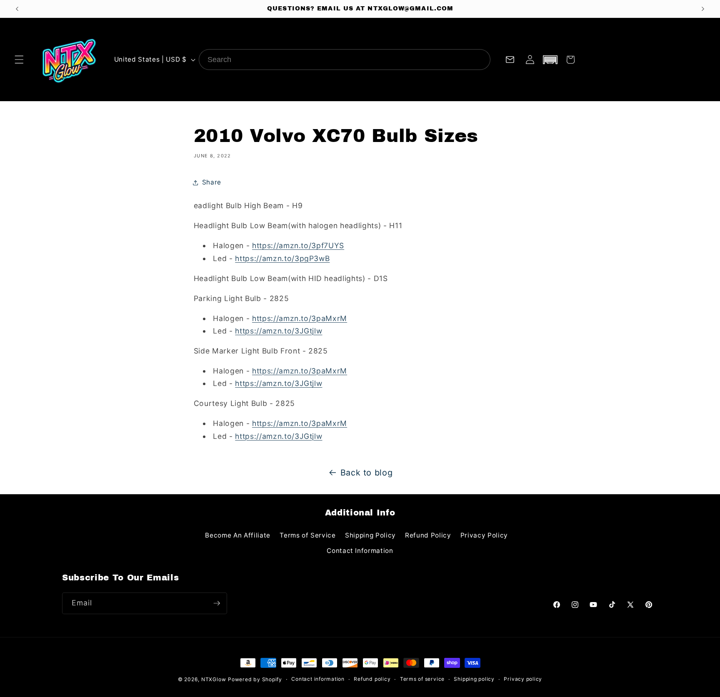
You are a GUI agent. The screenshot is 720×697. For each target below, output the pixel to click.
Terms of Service (308, 535)
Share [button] (211, 182)
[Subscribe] (217, 603)
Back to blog (366, 473)
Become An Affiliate (237, 535)
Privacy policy (523, 679)
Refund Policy (428, 535)
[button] (19, 60)
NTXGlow (213, 679)
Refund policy (372, 679)
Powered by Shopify (255, 679)
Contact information (318, 679)
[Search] (480, 59)
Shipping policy (474, 679)
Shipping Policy (370, 535)
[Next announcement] (703, 8)
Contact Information (360, 551)
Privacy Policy (484, 535)
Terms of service (422, 679)
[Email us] (510, 60)
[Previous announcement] (17, 8)
